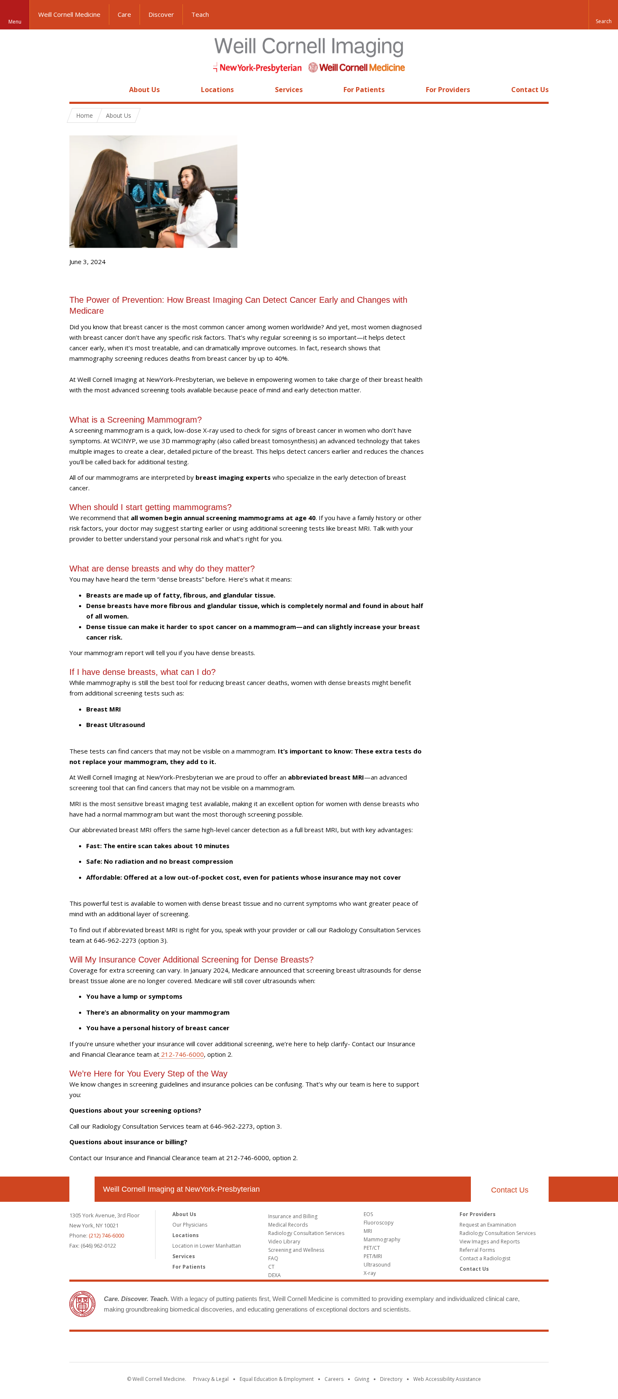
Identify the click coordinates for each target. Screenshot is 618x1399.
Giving (361, 1379)
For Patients (364, 89)
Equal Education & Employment (277, 1379)
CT (271, 1266)
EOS (368, 1214)
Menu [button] (14, 21)
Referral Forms (477, 1250)
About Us (144, 89)
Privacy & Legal (211, 1379)
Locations (217, 89)
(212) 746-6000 (106, 1235)
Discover (161, 14)
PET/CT (372, 1247)
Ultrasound (377, 1264)
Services (289, 89)
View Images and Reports (490, 1241)
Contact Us (530, 89)
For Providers (448, 89)
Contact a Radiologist (485, 1258)
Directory (391, 1379)
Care (124, 14)
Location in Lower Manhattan (206, 1245)
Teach (200, 14)
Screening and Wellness (296, 1250)
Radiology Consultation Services (306, 1233)
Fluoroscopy (379, 1222)
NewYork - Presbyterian (379, 1348)
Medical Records (288, 1224)
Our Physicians (189, 1224)
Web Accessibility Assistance (447, 1379)
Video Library (284, 1241)
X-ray (370, 1273)
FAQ (273, 1258)
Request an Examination (488, 1224)
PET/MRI (373, 1256)
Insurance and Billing (292, 1216)
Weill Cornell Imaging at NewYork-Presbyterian (181, 1189)
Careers (334, 1379)
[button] (603, 14)
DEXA (274, 1275)
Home (79, 90)
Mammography (382, 1239)
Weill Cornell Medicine (69, 14)
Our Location (82, 1189)
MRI (368, 1231)
